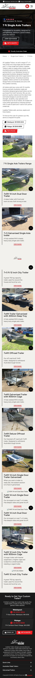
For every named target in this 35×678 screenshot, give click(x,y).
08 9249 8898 (27, 1)
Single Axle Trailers (17, 56)
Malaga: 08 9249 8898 (14, 126)
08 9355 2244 (14, 1)
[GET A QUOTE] (27, 6)
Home (5, 56)
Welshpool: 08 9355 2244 (15, 122)
